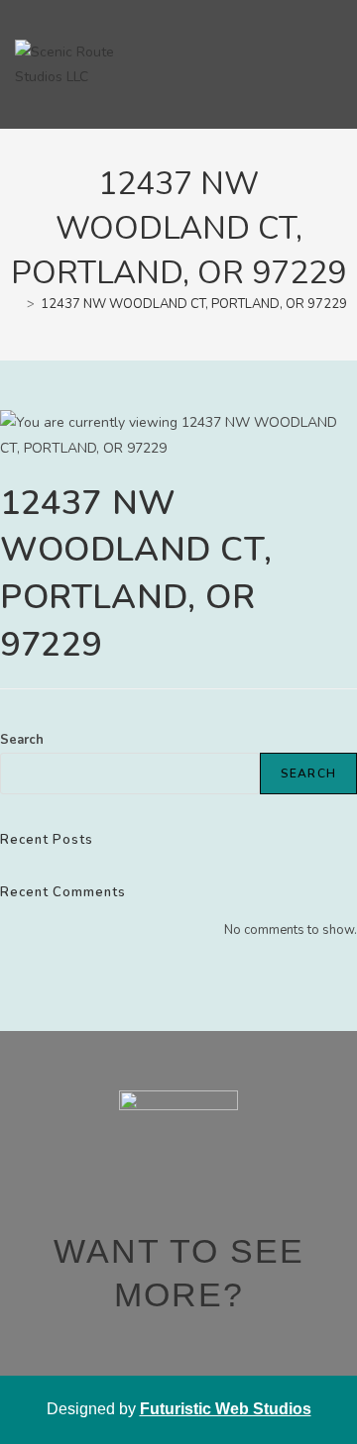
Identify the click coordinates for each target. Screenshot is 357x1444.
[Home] (16, 304)
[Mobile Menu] (333, 64)
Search (22, 740)
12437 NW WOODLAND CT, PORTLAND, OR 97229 (194, 304)
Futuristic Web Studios (225, 1408)
